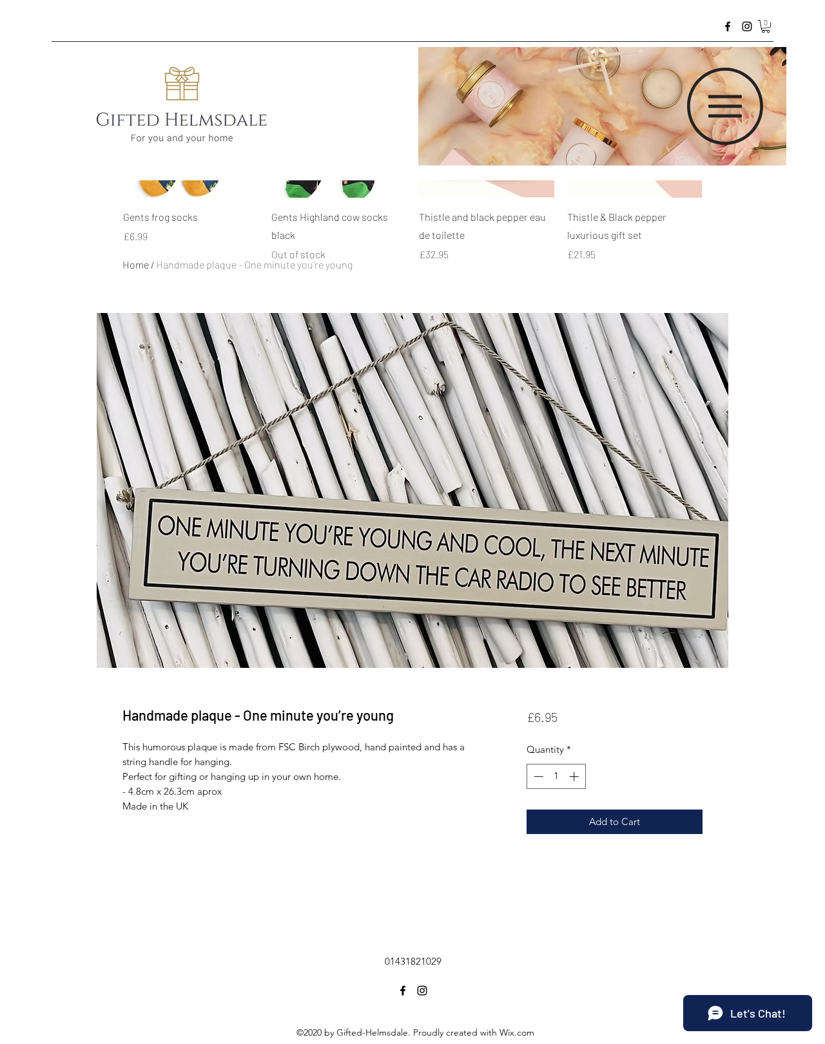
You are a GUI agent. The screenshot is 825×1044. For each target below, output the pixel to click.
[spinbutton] (556, 776)
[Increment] (575, 776)
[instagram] (747, 26)
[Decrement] (537, 776)
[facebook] (727, 26)
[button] (765, 26)
